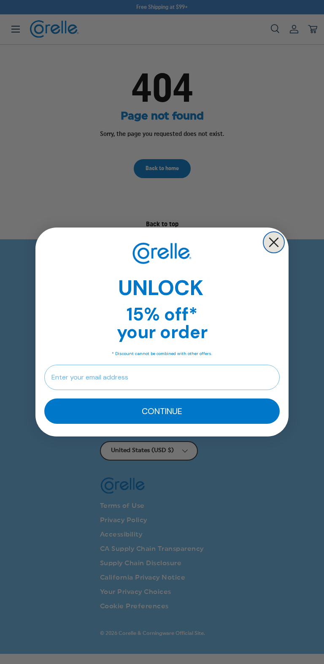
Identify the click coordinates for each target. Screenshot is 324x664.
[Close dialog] (273, 242)
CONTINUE (162, 411)
